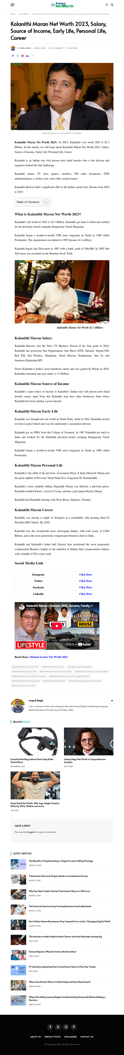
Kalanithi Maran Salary (54, 680)
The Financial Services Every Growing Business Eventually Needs (60, 906)
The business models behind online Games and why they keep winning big (65, 936)
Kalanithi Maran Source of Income (85, 680)
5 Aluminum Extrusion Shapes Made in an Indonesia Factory (58, 876)
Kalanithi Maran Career (53, 666)
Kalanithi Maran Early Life (24, 671)
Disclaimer (71, 1036)
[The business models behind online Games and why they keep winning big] (18, 940)
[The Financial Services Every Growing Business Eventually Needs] (18, 910)
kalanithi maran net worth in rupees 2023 (70, 676)
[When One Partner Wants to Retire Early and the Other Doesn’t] (18, 985)
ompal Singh (25, 48)
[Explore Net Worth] (62, 5)
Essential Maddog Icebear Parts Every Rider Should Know (32, 761)
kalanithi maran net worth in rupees (29, 676)
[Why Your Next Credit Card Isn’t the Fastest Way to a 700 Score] (18, 894)
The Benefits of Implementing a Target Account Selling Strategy (61, 860)
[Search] (111, 5)
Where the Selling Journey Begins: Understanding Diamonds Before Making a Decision (67, 998)
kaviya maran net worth (23, 685)
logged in (32, 832)
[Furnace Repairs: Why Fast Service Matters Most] (18, 955)
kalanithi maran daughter (79, 666)
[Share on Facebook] (13, 56)
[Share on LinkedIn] (27, 56)
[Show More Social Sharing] (33, 56)
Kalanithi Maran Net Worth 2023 (56, 671)
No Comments (57, 48)
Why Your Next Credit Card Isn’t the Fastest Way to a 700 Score (59, 891)
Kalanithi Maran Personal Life (26, 680)
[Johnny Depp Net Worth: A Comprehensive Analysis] (88, 741)
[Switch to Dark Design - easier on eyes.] (107, 4)
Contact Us (87, 1036)
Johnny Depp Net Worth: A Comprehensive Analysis (85, 761)
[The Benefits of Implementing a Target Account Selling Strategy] (18, 864)
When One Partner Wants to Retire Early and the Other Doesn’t (60, 981)
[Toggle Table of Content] (44, 202)
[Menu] (13, 5)
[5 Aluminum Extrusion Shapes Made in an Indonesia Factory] (18, 879)
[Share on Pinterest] (22, 56)
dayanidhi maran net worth (25, 666)
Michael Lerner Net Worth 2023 (49, 657)
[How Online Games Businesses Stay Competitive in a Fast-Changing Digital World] (18, 925)
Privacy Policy (53, 1036)
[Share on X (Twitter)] (17, 56)
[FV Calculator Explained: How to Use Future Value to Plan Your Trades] (18, 970)
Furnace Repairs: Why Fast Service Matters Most (52, 951)
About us (35, 1036)
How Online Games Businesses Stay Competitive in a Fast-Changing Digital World (70, 921)
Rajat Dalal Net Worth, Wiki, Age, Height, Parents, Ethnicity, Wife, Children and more (35, 805)
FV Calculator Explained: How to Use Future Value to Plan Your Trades (62, 966)
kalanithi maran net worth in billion (92, 671)
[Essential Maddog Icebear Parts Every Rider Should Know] (35, 741)
